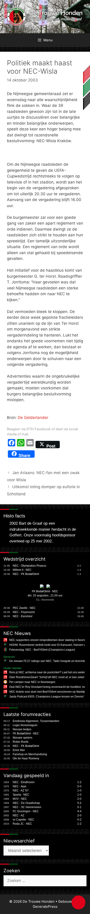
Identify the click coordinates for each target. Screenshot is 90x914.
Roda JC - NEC (22, 823)
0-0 (79, 786)
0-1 (79, 807)
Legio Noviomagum (25, 725)
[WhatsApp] (20, 444)
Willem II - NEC (22, 569)
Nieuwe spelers (22, 737)
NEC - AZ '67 (21, 790)
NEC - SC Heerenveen (27, 807)
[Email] (30, 444)
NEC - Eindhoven (24, 782)
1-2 (79, 782)
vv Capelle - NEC (23, 819)
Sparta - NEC (21, 794)
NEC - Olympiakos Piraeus (29, 565)
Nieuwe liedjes (22, 729)
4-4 (79, 811)
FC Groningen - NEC (26, 811)
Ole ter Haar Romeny (26, 758)
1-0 (79, 790)
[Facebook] (11, 444)
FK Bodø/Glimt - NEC (45, 591)
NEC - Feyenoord (24, 612)
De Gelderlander (33, 417)
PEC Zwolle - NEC (24, 608)
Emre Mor (19, 750)
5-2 (79, 803)
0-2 (79, 819)
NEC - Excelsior (23, 616)
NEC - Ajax (19, 786)
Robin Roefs (20, 741)
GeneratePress (45, 906)
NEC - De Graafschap (26, 803)
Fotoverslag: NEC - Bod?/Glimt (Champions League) (42, 649)
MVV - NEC (20, 798)
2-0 (79, 798)
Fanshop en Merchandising (30, 754)
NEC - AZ (18, 815)
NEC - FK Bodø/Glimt (26, 574)
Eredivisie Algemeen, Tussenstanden (36, 721)
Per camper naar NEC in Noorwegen (32, 682)
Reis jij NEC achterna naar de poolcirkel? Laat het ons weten (47, 672)
